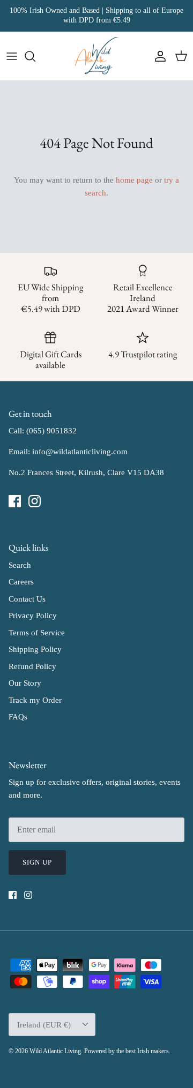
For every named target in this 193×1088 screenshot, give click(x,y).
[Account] (157, 56)
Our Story (25, 683)
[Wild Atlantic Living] (97, 56)
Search (20, 565)
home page (134, 180)
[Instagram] (34, 501)
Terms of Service (37, 632)
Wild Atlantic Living (55, 1051)
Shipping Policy (35, 649)
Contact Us (27, 599)
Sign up (37, 862)
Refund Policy (32, 666)
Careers (21, 581)
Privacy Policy (33, 615)
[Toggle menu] (12, 56)
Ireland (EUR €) (44, 1025)
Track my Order (35, 700)
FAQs (18, 716)
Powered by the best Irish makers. (127, 1051)
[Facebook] (15, 501)
